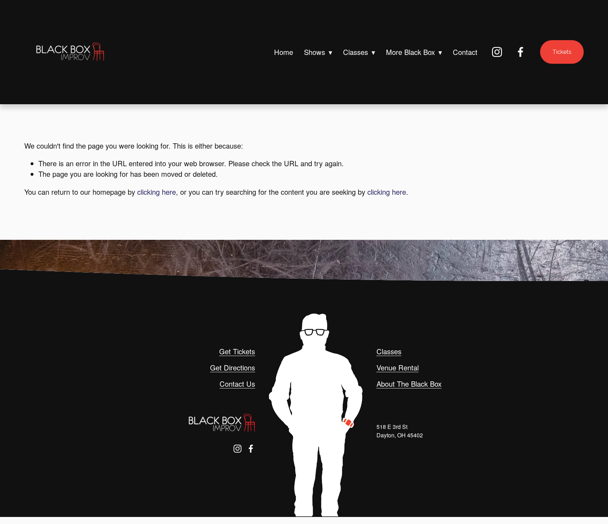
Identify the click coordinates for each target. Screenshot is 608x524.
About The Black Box (409, 384)
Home (283, 52)
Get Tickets (237, 351)
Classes (388, 351)
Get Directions (232, 367)
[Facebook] (520, 52)
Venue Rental (397, 367)
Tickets (561, 52)
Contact (465, 52)
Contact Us (237, 384)
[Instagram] (497, 52)
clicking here (156, 192)
